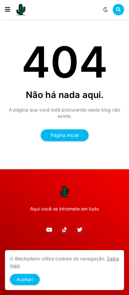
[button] (7, 9)
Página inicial (65, 135)
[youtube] (49, 230)
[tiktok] (64, 230)
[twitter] (80, 230)
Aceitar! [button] (25, 279)
